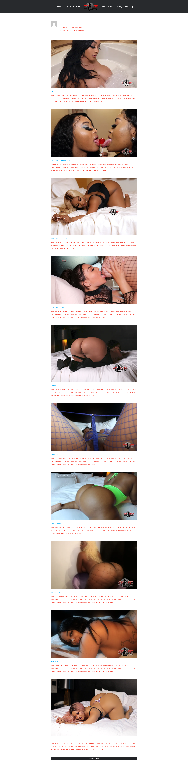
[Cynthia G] (94, 427)
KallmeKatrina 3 (93, 494)
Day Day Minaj (93, 563)
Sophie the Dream (93, 278)
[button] (128, 7)
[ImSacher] (94, 707)
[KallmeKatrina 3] (94, 496)
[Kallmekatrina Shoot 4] (94, 206)
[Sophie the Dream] (94, 280)
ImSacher (93, 706)
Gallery (95, 62)
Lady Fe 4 (93, 62)
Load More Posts (94, 759)
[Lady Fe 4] (94, 64)
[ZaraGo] (94, 353)
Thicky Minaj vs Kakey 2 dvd (93, 131)
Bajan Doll (93, 632)
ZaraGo (93, 352)
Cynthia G (93, 425)
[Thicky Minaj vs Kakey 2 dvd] (94, 133)
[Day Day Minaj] (94, 565)
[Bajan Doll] (94, 634)
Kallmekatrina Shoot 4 (93, 205)
